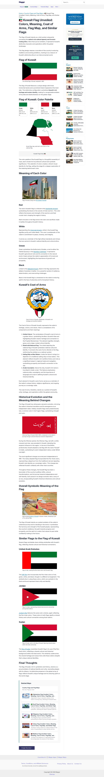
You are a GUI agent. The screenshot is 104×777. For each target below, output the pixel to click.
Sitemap (52, 774)
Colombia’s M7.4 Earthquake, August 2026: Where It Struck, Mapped (78, 87)
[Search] (84, 2)
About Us (70, 763)
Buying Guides (70, 138)
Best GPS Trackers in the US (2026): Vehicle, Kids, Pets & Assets (78, 155)
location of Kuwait (33, 516)
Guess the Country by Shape (75, 50)
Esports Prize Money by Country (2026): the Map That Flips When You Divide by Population (78, 75)
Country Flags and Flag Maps (33, 13)
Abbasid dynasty (33, 269)
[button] (38, 7)
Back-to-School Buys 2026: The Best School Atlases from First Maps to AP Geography (78, 142)
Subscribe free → (75, 22)
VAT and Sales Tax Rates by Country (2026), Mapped (78, 94)
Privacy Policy (61, 763)
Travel (68, 108)
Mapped (68, 65)
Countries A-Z (42, 757)
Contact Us (77, 763)
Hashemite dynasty (52, 208)
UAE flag (24, 574)
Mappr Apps (52, 757)
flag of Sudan (26, 649)
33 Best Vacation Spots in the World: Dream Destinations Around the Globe (78, 112)
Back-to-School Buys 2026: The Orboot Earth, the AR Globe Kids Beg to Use (78, 149)
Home (21, 13)
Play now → (75, 57)
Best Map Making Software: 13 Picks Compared (78, 161)
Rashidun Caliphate (40, 251)
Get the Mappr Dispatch (75, 16)
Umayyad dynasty (36, 230)
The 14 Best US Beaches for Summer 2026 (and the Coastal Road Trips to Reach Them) (78, 130)
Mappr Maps (62, 757)
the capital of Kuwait (41, 200)
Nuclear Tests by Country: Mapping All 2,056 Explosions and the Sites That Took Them (78, 69)
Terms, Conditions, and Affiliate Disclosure (34, 763)
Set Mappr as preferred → (75, 39)
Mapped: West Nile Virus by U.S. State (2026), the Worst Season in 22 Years (78, 81)
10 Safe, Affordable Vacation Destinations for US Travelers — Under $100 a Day (78, 124)
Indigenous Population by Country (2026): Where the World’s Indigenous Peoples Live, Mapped (78, 100)
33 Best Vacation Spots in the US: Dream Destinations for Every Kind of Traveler (78, 118)
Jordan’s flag (23, 613)
